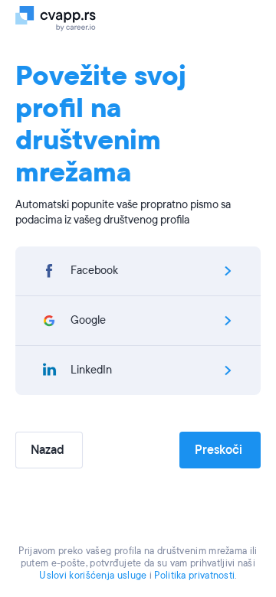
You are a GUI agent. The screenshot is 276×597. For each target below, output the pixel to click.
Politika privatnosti (194, 575)
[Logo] (63, 17)
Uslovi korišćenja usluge (92, 575)
